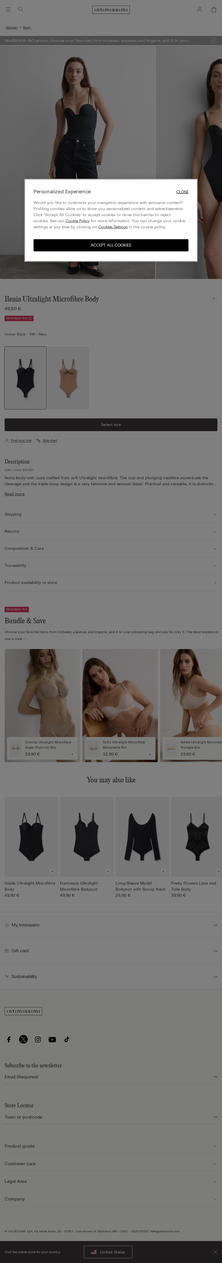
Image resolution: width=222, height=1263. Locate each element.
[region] (111, 220)
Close (182, 191)
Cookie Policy (78, 220)
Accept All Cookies (111, 245)
